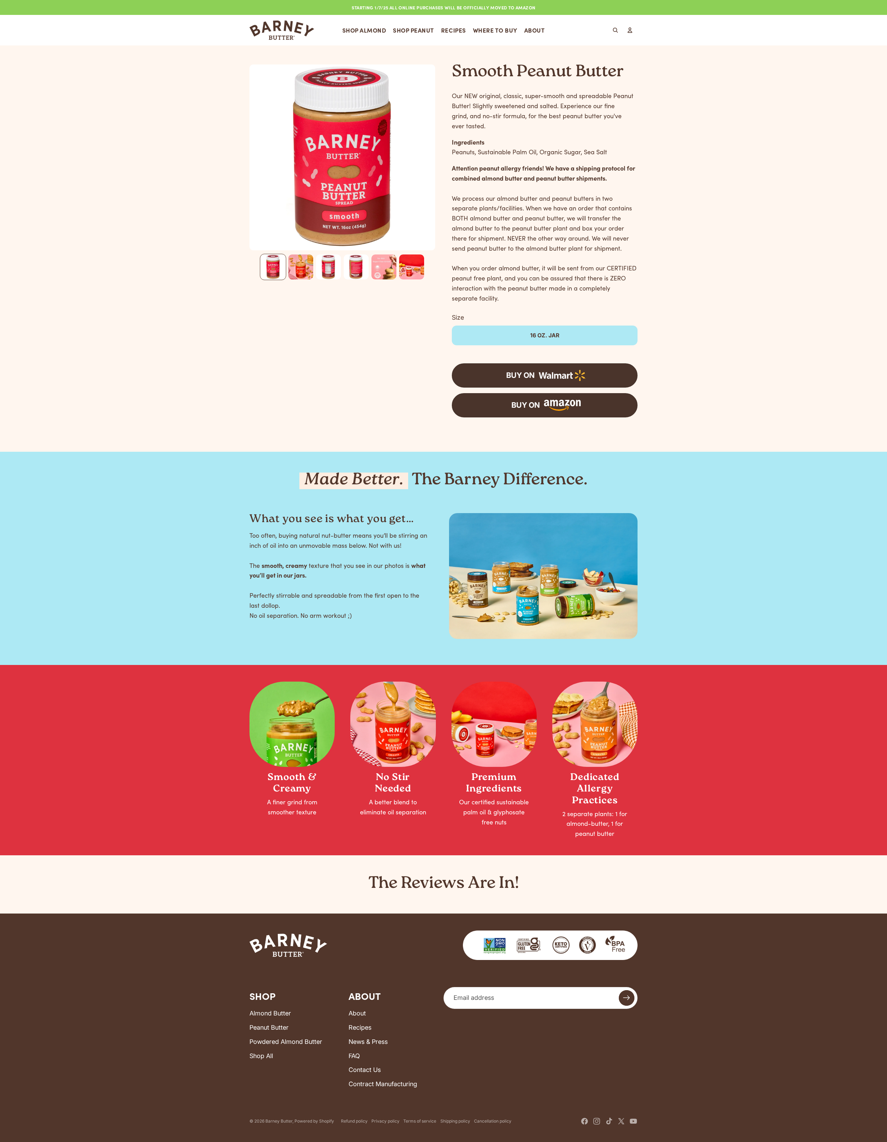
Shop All (261, 1055)
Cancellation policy (492, 1121)
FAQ (354, 1055)
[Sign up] (626, 998)
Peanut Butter (269, 1027)
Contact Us (365, 1069)
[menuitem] (364, 30)
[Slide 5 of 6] (383, 266)
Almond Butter (270, 1013)
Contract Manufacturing (383, 1084)
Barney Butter (278, 1121)
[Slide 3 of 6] (328, 266)
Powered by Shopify (314, 1121)
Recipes (360, 1027)
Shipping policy (455, 1121)
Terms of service (419, 1121)
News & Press (368, 1041)
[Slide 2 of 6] (300, 266)
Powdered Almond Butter (285, 1041)
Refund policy (354, 1121)
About (357, 1013)
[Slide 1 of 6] (273, 266)
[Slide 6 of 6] (411, 266)
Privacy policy (385, 1121)
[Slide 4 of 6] (356, 266)
